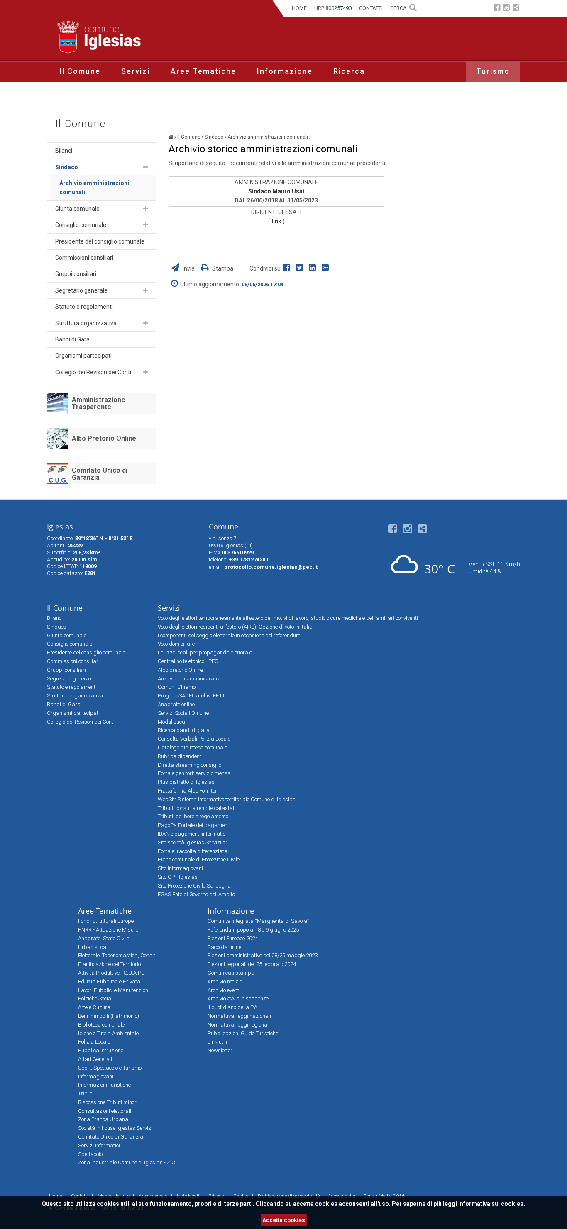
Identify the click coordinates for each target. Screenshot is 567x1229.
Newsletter (220, 1050)
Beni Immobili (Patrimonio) (108, 1016)
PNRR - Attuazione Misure (108, 930)
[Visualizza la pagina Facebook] (497, 8)
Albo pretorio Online (180, 670)
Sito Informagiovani (180, 868)
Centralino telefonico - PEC (188, 661)
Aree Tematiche (203, 71)
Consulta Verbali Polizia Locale (194, 739)
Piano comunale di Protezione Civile (199, 859)
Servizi (135, 71)
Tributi (85, 1093)
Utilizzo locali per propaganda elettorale (205, 652)
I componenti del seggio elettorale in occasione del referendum (229, 635)
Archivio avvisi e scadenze (238, 998)
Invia (188, 268)
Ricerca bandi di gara (184, 730)
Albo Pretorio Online (104, 438)
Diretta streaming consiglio (189, 765)
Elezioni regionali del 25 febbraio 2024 (252, 964)
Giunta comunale (77, 208)
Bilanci (63, 150)
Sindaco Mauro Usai (276, 191)
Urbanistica (92, 947)
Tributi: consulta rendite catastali (196, 808)
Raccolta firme (224, 947)
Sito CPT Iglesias (178, 877)
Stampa (222, 268)
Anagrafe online (176, 704)
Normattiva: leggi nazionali (239, 1016)
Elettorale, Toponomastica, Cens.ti (117, 955)
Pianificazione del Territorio (109, 964)
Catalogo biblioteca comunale (192, 747)
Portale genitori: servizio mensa (194, 773)
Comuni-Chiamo (177, 687)
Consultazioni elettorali (104, 1111)
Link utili (217, 1042)
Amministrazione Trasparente (98, 403)
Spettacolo (90, 1154)
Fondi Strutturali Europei (106, 921)
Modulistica (171, 722)
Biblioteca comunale (101, 1025)
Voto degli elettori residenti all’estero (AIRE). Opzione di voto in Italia (235, 627)
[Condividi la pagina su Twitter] (301, 268)
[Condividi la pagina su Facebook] (288, 268)
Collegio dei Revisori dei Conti (93, 372)
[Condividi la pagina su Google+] (326, 268)
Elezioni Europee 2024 (233, 938)
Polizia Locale (94, 1042)
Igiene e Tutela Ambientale (108, 1033)
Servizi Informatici (99, 1145)
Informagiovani (95, 1076)
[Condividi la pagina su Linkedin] (314, 268)
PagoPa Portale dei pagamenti (194, 825)
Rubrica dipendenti (180, 756)
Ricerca (349, 71)
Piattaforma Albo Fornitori (188, 791)
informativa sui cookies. (491, 1203)
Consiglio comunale (80, 225)
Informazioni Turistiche (104, 1085)
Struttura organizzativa (86, 323)
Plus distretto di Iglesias (186, 782)
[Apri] (145, 167)
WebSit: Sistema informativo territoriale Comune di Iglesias (227, 799)
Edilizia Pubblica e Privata (109, 981)
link (277, 221)
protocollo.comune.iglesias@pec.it (271, 567)
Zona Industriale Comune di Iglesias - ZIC (126, 1162)
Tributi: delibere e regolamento (193, 816)
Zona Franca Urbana (103, 1119)
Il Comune (79, 71)
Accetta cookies (283, 1220)
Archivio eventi (224, 990)
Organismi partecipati (83, 355)
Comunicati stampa (231, 973)
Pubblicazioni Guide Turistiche (243, 1033)
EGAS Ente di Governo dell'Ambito (196, 894)
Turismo (493, 71)
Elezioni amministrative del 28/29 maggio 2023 (263, 955)
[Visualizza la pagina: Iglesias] (171, 137)
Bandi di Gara (72, 339)
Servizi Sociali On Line (183, 713)
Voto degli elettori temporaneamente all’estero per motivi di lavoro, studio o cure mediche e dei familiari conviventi (288, 618)
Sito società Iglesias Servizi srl (193, 842)
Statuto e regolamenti (84, 306)
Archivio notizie (225, 981)
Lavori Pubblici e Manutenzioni (113, 990)
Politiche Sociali (96, 998)
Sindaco (66, 167)
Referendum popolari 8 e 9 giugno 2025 (253, 930)
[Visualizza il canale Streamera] (516, 8)
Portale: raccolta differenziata (192, 851)
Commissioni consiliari (84, 257)
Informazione (285, 71)
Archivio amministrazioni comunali (94, 187)
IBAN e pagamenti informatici (192, 834)
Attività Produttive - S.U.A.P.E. (112, 973)
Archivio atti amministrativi (189, 678)
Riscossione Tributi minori (108, 1102)
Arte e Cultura (94, 1007)
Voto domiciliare (176, 644)
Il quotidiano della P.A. (233, 1007)
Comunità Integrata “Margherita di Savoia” (258, 921)
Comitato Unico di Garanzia (99, 474)
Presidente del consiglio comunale (99, 241)
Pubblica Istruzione (100, 1050)
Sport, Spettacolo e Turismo (110, 1068)
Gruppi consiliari (75, 274)
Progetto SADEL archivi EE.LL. (192, 696)
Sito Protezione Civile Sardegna (194, 886)
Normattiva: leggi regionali (239, 1025)
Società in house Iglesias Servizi (115, 1128)
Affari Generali (95, 1059)
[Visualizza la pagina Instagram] (506, 8)
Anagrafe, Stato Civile (103, 938)
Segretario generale (81, 290)
